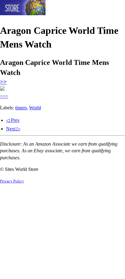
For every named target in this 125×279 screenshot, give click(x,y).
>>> (4, 96)
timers (21, 107)
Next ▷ (13, 128)
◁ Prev (13, 120)
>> (3, 82)
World (35, 107)
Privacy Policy (12, 181)
